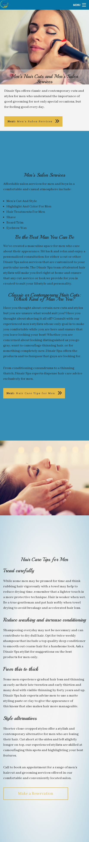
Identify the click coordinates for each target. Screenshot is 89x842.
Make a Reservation (35, 793)
